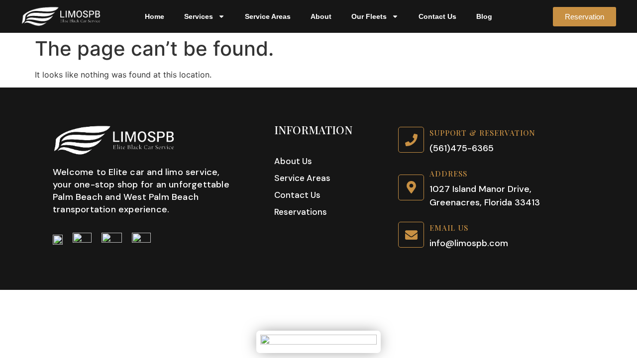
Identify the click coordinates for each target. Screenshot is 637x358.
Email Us (448, 228)
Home (154, 16)
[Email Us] (411, 235)
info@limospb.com (468, 243)
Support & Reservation (482, 133)
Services (198, 16)
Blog (484, 16)
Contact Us (437, 16)
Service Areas (268, 16)
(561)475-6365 (461, 148)
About (321, 16)
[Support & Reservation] (411, 140)
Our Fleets (369, 16)
